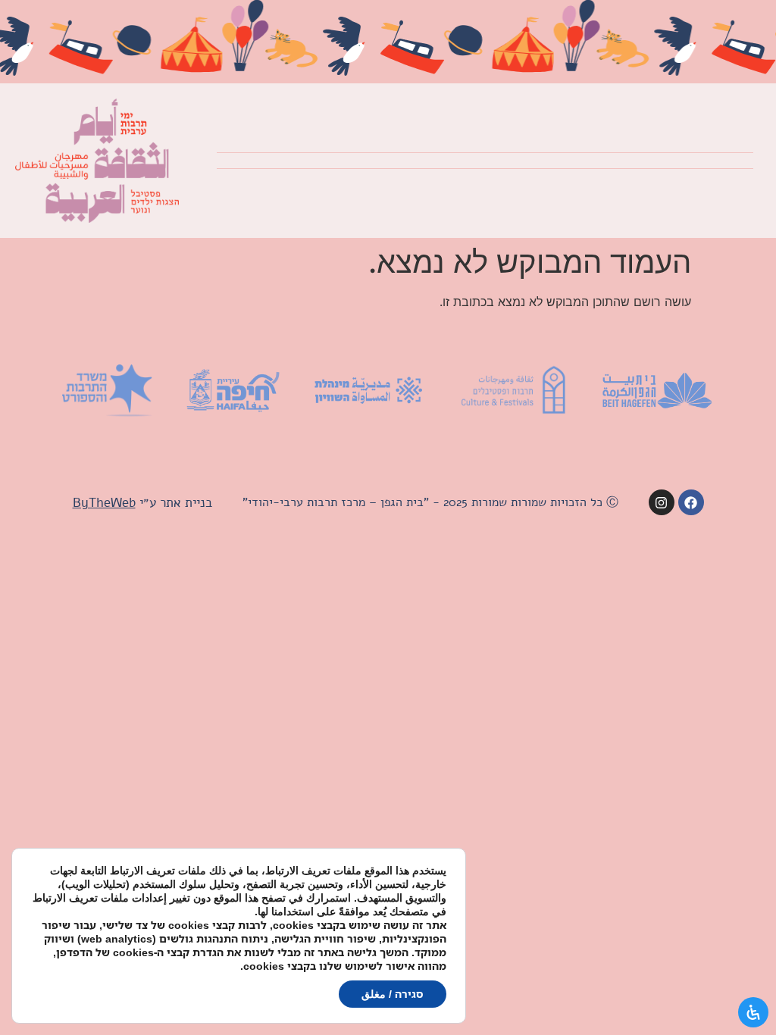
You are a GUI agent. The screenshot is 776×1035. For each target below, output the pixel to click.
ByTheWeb (104, 502)
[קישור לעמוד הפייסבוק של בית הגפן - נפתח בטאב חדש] (691, 502)
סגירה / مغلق (392, 994)
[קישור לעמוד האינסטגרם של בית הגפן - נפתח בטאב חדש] (661, 502)
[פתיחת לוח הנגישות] (753, 1012)
